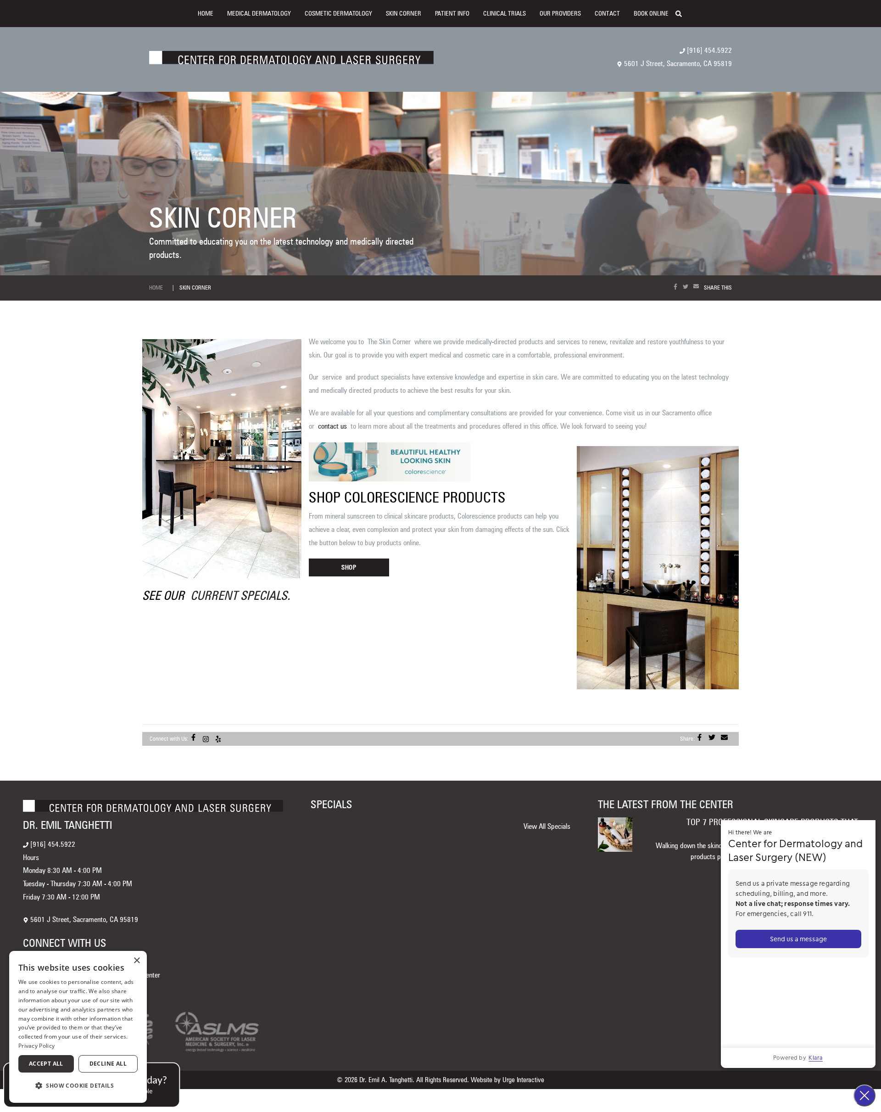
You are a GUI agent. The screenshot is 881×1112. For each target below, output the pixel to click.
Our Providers (560, 13)
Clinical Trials (504, 13)
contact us (332, 426)
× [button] (136, 960)
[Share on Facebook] (677, 287)
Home (205, 13)
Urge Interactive (523, 1080)
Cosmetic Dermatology (338, 13)
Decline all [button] (108, 1063)
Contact (607, 13)
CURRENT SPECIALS (238, 595)
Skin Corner (403, 13)
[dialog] (78, 1027)
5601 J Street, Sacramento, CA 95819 (677, 63)
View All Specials (547, 826)
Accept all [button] (46, 1063)
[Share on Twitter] (687, 287)
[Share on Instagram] (207, 738)
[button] (78, 1086)
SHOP (349, 567)
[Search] (683, 13)
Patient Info (452, 13)
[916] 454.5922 (708, 50)
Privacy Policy (36, 1046)
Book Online (651, 13)
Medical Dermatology (259, 13)
